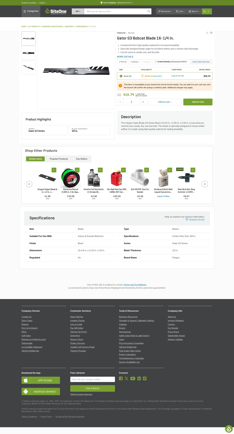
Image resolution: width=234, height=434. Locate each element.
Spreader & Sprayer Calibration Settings (136, 321)
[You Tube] (133, 380)
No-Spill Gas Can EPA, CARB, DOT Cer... (117, 190)
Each (127, 76)
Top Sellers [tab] (81, 159)
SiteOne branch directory (81, 394)
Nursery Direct (76, 339)
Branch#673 (157, 76)
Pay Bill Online (76, 328)
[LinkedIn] (139, 380)
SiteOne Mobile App (30, 351)
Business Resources (128, 317)
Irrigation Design (77, 321)
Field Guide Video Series (130, 351)
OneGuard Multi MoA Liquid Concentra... (163, 190)
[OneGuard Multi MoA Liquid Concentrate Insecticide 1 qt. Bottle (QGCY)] (163, 178)
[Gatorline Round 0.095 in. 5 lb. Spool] (70, 178)
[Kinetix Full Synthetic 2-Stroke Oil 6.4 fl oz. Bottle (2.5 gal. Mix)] (94, 178)
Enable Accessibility (29, 3)
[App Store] (44, 380)
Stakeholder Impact (176, 336)
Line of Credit (76, 324)
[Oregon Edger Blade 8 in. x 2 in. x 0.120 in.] (47, 178)
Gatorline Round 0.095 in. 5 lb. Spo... (70, 190)
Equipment (69, 27)
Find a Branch (77, 373)
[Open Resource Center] (229, 429)
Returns (25, 324)
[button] (42, 3)
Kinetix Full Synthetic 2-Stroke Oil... (94, 190)
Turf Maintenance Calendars (131, 358)
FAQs (24, 332)
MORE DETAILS (125, 57)
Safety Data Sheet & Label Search (134, 336)
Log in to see (178, 76)
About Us (172, 317)
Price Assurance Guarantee (131, 343)
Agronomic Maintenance (52, 27)
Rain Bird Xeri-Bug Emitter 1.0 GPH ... (186, 190)
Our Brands (173, 328)
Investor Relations (176, 321)
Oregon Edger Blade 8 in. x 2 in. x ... (47, 190)
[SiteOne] (56, 14)
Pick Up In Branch (30, 328)
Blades (93, 27)
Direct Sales (27, 321)
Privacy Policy (46, 417)
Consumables (82, 27)
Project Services (77, 343)
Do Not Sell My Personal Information (70, 417)
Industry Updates (175, 339)
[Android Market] (44, 391)
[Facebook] (121, 380)
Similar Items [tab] (35, 159)
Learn (121, 339)
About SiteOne (76, 317)
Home (24, 27)
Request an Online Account (34, 339)
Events (122, 328)
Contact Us (27, 317)
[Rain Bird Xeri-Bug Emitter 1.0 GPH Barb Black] (186, 178)
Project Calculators (127, 354)
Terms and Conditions (134, 285)
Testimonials (27, 343)
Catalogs (123, 324)
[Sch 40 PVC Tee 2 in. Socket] (140, 178)
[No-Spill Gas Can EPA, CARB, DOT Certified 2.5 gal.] (117, 178)
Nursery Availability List (129, 362)
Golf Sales (26, 336)
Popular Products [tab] (59, 159)
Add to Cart (198, 102)
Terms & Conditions (29, 417)
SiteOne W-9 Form (78, 332)
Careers (171, 324)
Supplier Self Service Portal (82, 347)
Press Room (173, 332)
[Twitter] (127, 380)
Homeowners (125, 332)
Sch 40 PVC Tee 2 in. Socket (140, 190)
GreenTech (75, 336)
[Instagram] (145, 380)
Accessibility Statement (32, 347)
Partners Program (78, 351)
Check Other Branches (201, 62)
